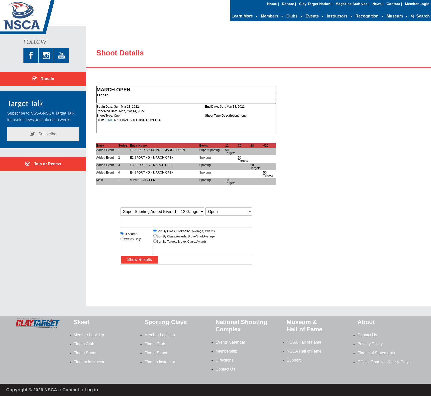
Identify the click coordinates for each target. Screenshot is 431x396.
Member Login (417, 4)
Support (294, 360)
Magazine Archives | (352, 4)
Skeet (81, 322)
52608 (109, 120)
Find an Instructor (89, 362)
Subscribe (46, 134)
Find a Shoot (85, 353)
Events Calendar (230, 342)
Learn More (242, 16)
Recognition (367, 16)
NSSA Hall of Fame (304, 342)
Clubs (292, 16)
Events (312, 16)
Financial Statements (376, 353)
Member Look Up (89, 335)
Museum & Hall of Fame (304, 326)
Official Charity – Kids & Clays (384, 362)
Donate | (289, 4)
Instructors (337, 16)
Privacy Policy (370, 344)
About (366, 322)
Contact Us (225, 369)
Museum (395, 16)
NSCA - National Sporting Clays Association (40, 18)
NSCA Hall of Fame (304, 351)
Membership (226, 351)
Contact (70, 389)
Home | (273, 4)
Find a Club (84, 344)
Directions (224, 360)
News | (378, 4)
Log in (91, 389)
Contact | (394, 4)
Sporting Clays (165, 322)
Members (269, 16)
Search (423, 16)
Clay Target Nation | (315, 4)
